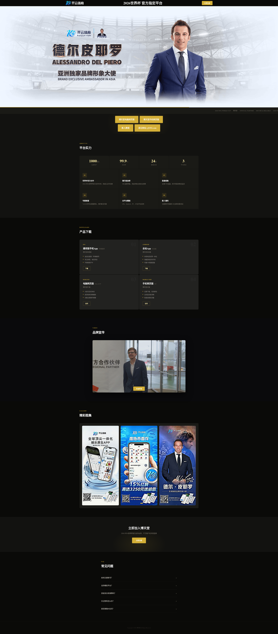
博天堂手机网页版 (151, 119)
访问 (86, 303)
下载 (86, 268)
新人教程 (125, 127)
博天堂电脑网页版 (127, 119)
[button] (126, 503)
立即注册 (207, 3)
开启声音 (139, 389)
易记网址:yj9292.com (147, 127)
